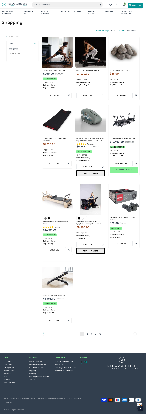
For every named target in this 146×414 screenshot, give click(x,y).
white (82, 218)
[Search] (67, 4)
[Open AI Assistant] (140, 408)
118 (100, 334)
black (49, 218)
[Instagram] (85, 362)
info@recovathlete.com (64, 361)
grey (45, 218)
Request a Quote (90, 173)
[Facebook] (81, 362)
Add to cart (54, 163)
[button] (113, 30)
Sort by (122, 30)
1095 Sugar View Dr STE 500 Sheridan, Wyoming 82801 (65, 369)
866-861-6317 (60, 364)
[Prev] (43, 334)
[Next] (135, 334)
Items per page (102, 30)
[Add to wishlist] (69, 95)
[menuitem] (22, 53)
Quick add (88, 167)
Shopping (15, 36)
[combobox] (64, 4)
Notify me (54, 95)
